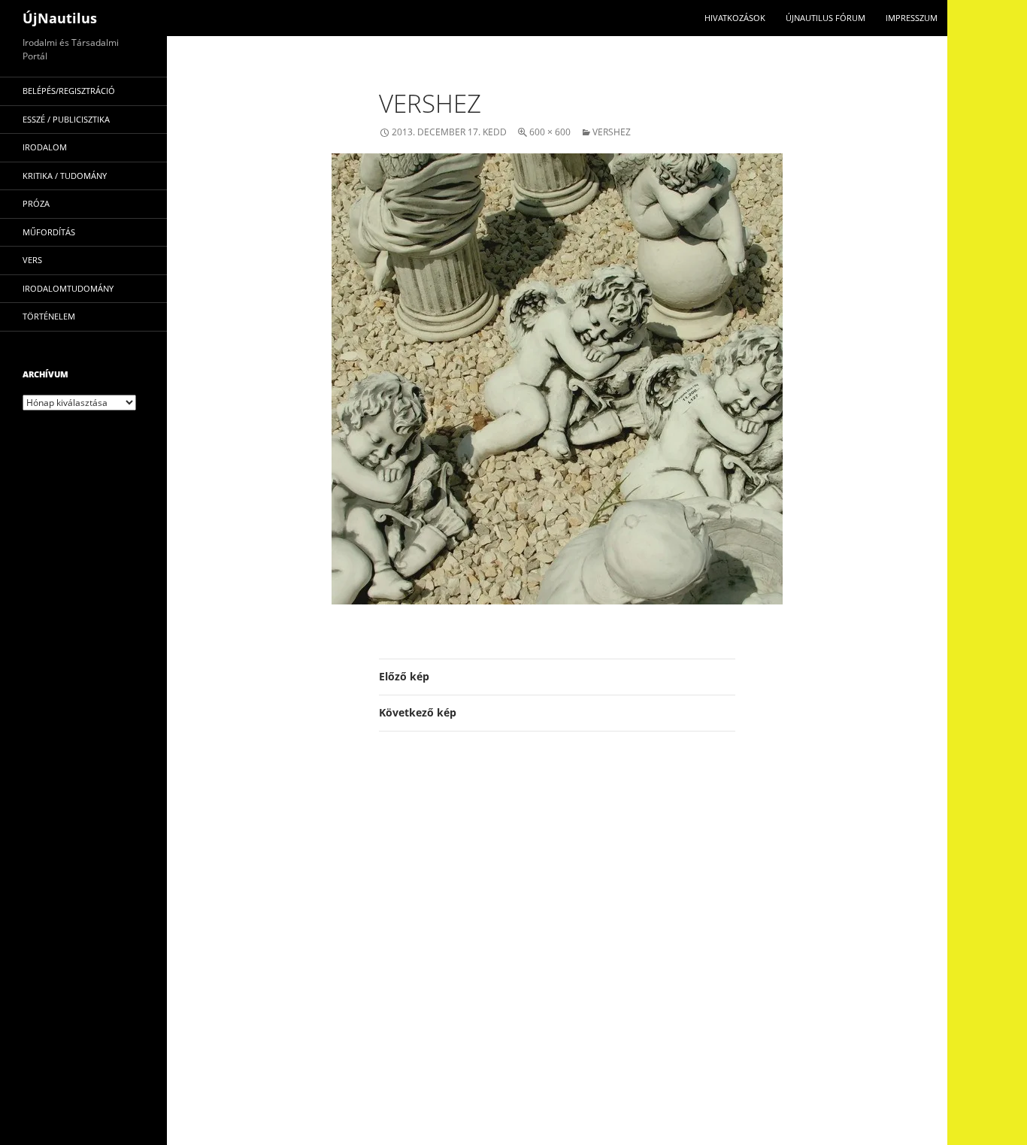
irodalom (45, 147)
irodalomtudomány (68, 288)
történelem (49, 316)
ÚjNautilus (60, 18)
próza (36, 203)
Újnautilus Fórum (825, 17)
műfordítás (49, 232)
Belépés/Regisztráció (69, 90)
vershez (611, 132)
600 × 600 (550, 132)
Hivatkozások (734, 17)
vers (32, 259)
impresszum (912, 17)
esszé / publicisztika (66, 119)
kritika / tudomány (65, 175)
